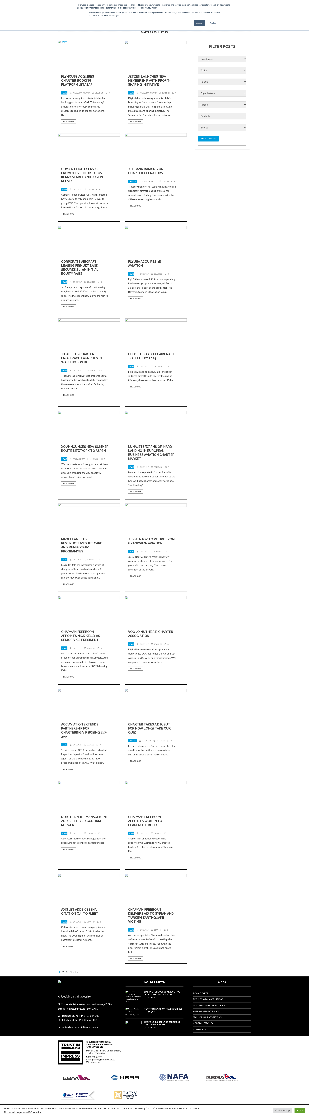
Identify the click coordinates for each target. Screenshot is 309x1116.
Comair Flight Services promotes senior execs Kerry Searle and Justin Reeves (82, 175)
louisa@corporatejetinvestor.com (80, 1027)
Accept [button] (199, 23)
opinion (132, 181)
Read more (68, 121)
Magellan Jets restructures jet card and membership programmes (82, 545)
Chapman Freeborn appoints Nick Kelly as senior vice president (80, 636)
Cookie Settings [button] (282, 1110)
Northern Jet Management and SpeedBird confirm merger (84, 821)
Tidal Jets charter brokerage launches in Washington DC (81, 358)
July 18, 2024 (133, 1015)
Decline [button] (213, 23)
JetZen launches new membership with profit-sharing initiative (149, 80)
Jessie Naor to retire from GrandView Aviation (151, 541)
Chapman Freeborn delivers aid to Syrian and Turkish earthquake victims (151, 915)
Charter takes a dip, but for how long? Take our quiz (149, 728)
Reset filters (208, 138)
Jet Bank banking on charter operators (145, 171)
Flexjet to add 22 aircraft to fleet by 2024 (151, 356)
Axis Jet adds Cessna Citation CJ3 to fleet (79, 911)
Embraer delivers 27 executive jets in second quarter (162, 993)
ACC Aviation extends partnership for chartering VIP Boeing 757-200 (84, 730)
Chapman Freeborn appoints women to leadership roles (145, 821)
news (64, 93)
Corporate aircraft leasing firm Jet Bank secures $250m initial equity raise (79, 268)
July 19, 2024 (151, 997)
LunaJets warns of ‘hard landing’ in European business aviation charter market (151, 453)
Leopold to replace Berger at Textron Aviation (162, 1023)
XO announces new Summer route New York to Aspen (84, 449)
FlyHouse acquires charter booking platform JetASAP (77, 80)
